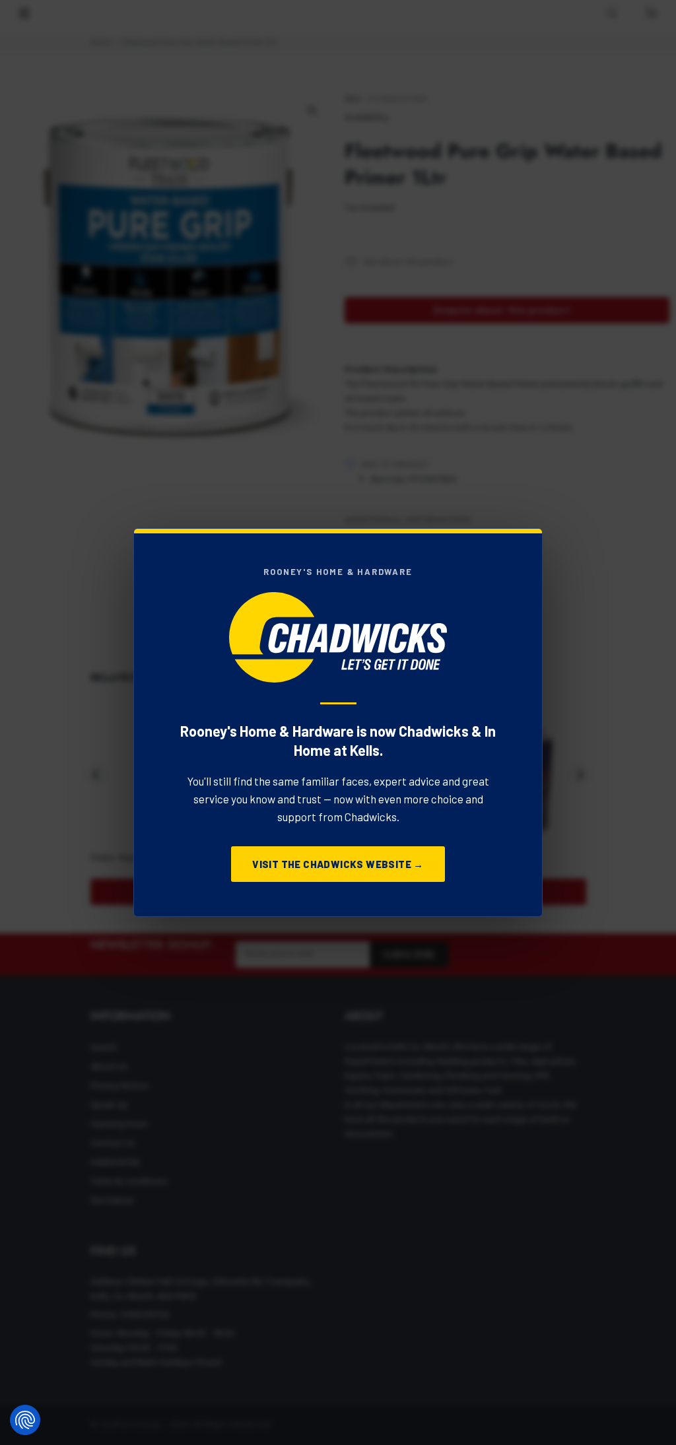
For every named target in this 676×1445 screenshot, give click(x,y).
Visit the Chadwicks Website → (338, 864)
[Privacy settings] (25, 1420)
